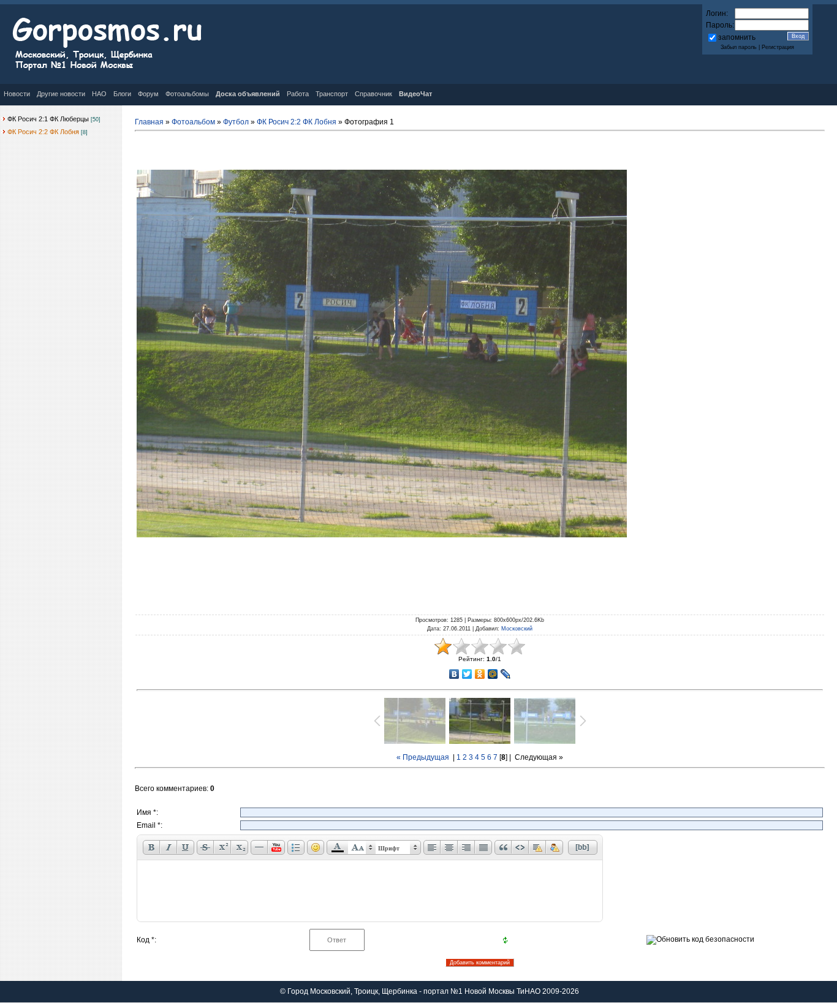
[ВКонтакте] (454, 674)
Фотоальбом (193, 122)
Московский (516, 629)
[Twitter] (467, 674)
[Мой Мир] (493, 674)
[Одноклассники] (480, 674)
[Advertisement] (480, 573)
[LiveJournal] (505, 674)
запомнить (737, 37)
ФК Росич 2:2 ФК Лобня (43, 131)
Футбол (236, 122)
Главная (149, 122)
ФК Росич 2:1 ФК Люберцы (48, 119)
